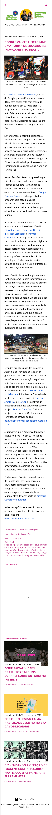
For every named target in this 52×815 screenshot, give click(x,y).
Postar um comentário (29, 731)
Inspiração (25, 534)
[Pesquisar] (46, 4)
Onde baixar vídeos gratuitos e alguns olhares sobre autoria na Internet (25, 673)
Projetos (9, 24)
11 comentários (26, 684)
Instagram (39, 24)
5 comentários (25, 781)
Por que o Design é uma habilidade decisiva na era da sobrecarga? (25, 722)
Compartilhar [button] (10, 529)
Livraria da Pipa (24, 24)
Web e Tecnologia (12, 538)
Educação (15, 534)
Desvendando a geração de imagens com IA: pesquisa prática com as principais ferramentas (25, 770)
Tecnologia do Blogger (28, 799)
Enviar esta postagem (28, 529)
